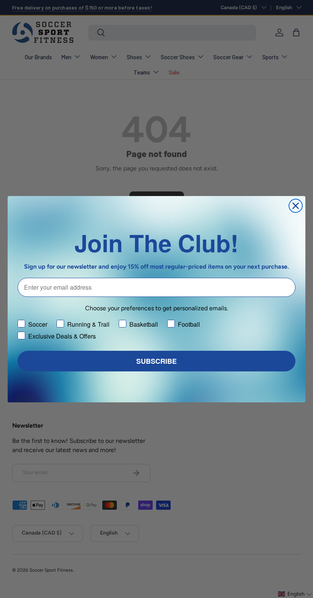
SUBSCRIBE (156, 361)
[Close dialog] (295, 205)
